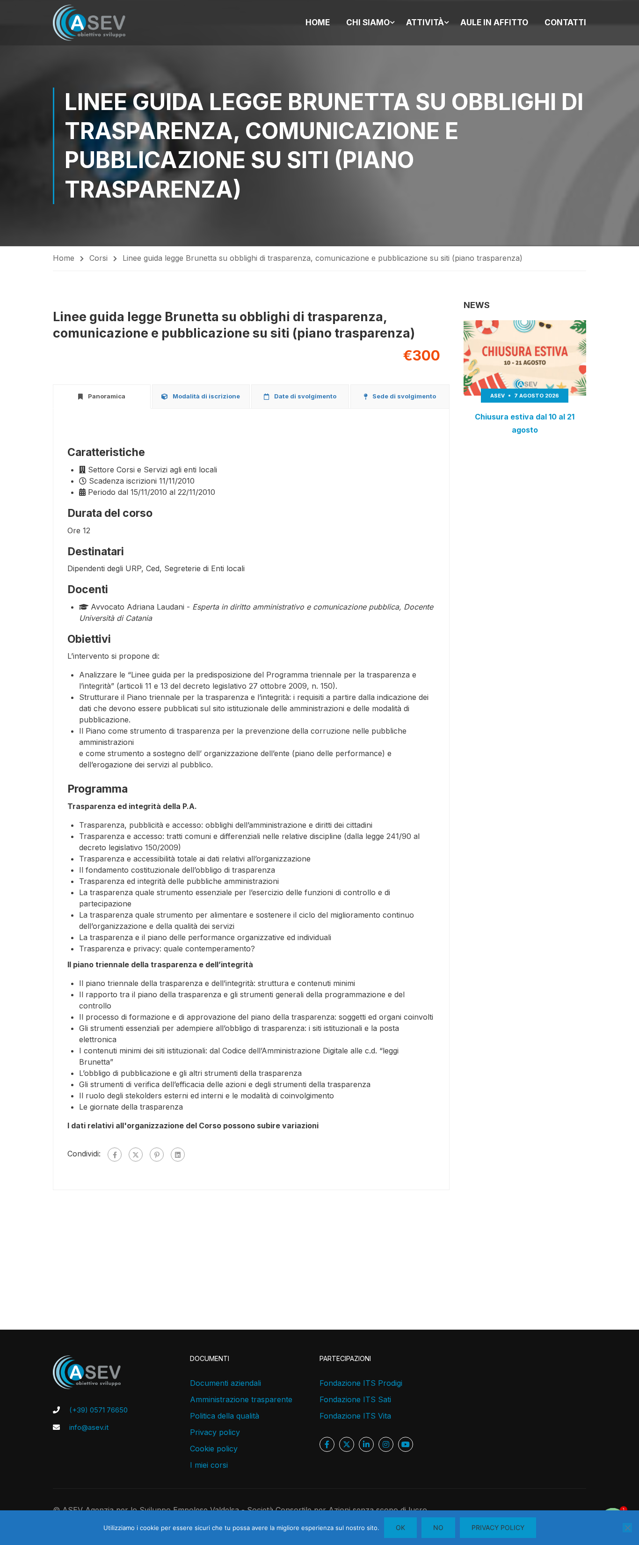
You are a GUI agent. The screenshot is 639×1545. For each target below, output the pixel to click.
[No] (627, 1527)
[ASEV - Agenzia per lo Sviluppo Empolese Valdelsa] (89, 23)
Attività (425, 22)
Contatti (565, 22)
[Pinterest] (157, 1155)
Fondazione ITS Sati (355, 1399)
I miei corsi (209, 1465)
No (438, 1527)
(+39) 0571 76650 (98, 1409)
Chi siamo (368, 22)
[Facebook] (115, 1155)
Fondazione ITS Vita (355, 1415)
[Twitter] (136, 1155)
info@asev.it (89, 1427)
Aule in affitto (494, 22)
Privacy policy (215, 1432)
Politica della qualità (224, 1415)
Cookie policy (214, 1448)
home (317, 22)
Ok (400, 1527)
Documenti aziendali (225, 1383)
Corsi (98, 258)
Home (63, 258)
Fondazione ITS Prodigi (361, 1383)
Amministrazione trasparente (241, 1399)
